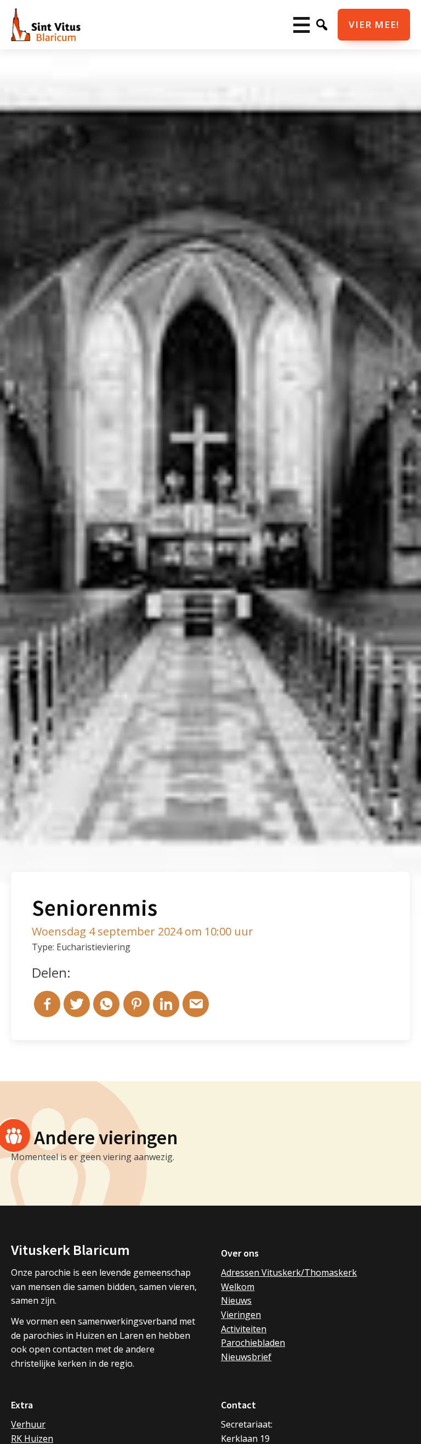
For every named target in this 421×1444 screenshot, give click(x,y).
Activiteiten (243, 1329)
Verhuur (28, 1424)
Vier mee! (374, 24)
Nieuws (236, 1300)
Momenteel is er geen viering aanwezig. (92, 1157)
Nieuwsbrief (246, 1357)
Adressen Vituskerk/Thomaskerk (289, 1272)
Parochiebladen (253, 1343)
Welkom (237, 1287)
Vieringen (241, 1315)
